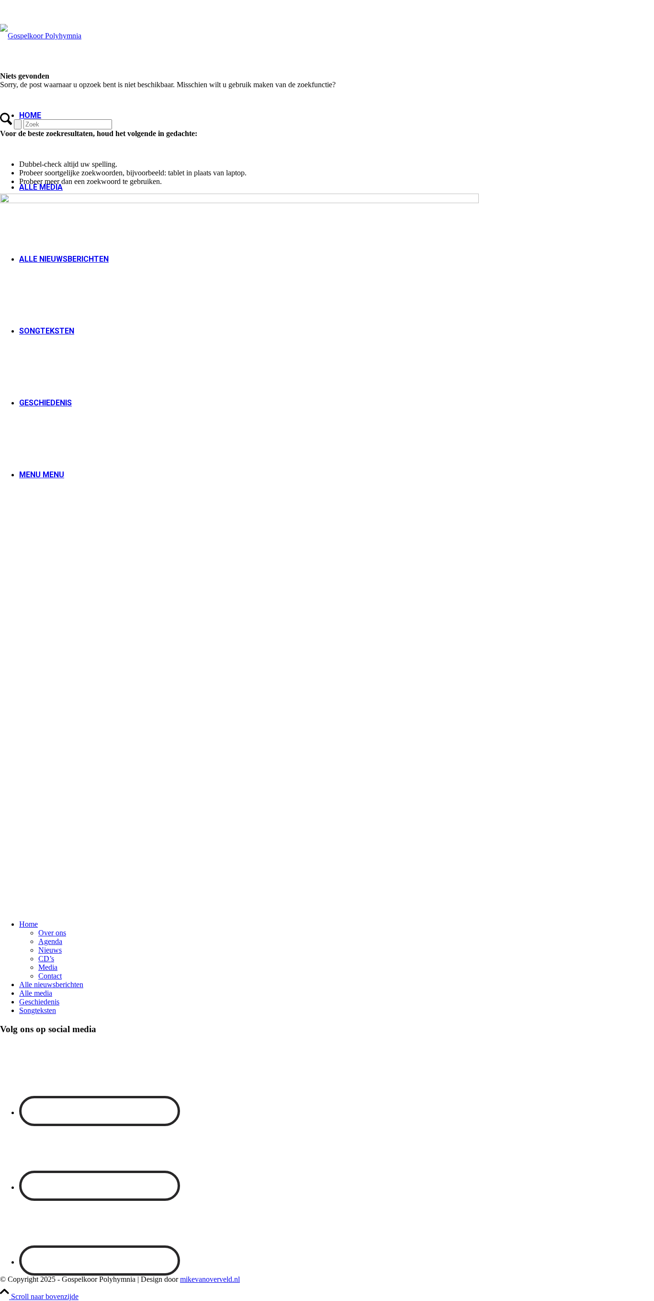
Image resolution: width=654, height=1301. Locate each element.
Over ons (52, 933)
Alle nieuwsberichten (51, 984)
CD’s (46, 959)
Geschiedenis (39, 1002)
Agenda (50, 941)
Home (28, 924)
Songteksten (37, 1010)
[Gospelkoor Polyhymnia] (40, 36)
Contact (50, 976)
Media (47, 967)
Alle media (41, 187)
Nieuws (50, 950)
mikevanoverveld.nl (210, 1279)
